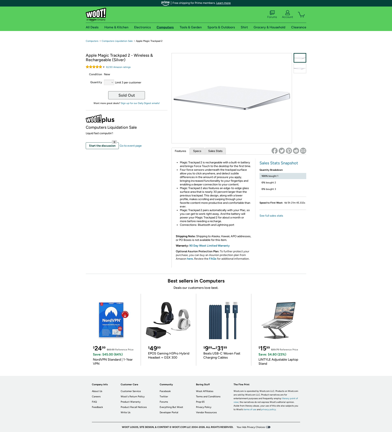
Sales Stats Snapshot (278, 163)
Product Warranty (130, 401)
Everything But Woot (171, 407)
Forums (272, 17)
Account (287, 17)
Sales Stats (215, 151)
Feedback (97, 407)
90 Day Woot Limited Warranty (209, 245)
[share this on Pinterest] (289, 151)
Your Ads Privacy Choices (251, 427)
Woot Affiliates (204, 391)
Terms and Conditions (208, 396)
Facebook (165, 391)
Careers (96, 396)
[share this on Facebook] (275, 151)
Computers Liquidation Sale (117, 41)
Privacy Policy (203, 407)
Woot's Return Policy (133, 396)
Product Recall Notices (134, 407)
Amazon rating (118, 67)
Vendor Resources (206, 412)
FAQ (94, 401)
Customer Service (131, 391)
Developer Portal (169, 412)
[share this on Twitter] (282, 151)
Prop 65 (200, 401)
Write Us (125, 412)
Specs (197, 151)
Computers (92, 41)
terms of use (250, 409)
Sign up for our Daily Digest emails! (140, 103)
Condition (95, 74)
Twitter (164, 396)
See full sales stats (271, 215)
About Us (97, 391)
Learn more (223, 3)
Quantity (96, 82)
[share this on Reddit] (296, 151)
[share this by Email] (303, 151)
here (190, 258)
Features (180, 151)
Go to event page (131, 145)
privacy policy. (268, 409)
